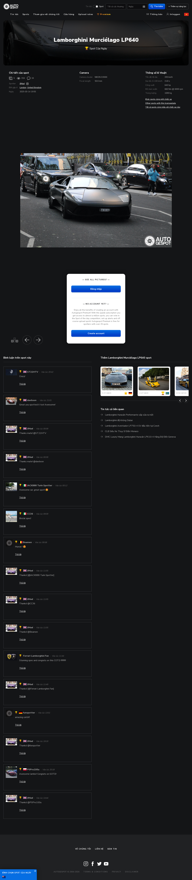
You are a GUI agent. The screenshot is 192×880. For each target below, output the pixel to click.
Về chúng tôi (83, 849)
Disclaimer (131, 872)
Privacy (116, 872)
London (23, 87)
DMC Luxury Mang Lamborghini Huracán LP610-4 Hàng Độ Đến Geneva (140, 436)
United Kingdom (34, 87)
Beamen (27, 542)
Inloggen (175, 14)
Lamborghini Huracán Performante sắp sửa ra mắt (129, 414)
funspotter (29, 712)
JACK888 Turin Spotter (39, 485)
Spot (101, 6)
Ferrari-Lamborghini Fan (36, 656)
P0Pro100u (33, 769)
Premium (105, 14)
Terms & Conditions (95, 872)
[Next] (186, 400)
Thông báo (156, 14)
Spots (25, 14)
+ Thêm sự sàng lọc (177, 6)
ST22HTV (32, 371)
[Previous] (180, 400)
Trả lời (22, 384)
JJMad (22, 83)
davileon (31, 400)
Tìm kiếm (158, 6)
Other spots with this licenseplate (160, 103)
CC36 (30, 514)
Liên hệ (99, 849)
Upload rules (85, 14)
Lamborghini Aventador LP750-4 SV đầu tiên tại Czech (132, 425)
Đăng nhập (96, 288)
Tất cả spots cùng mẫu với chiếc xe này (162, 107)
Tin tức (89, 6)
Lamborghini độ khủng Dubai (119, 420)
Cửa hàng (69, 14)
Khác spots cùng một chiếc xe (158, 99)
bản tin (112, 849)
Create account (96, 333)
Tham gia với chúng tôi (46, 14)
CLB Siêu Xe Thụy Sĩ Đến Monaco (121, 431)
